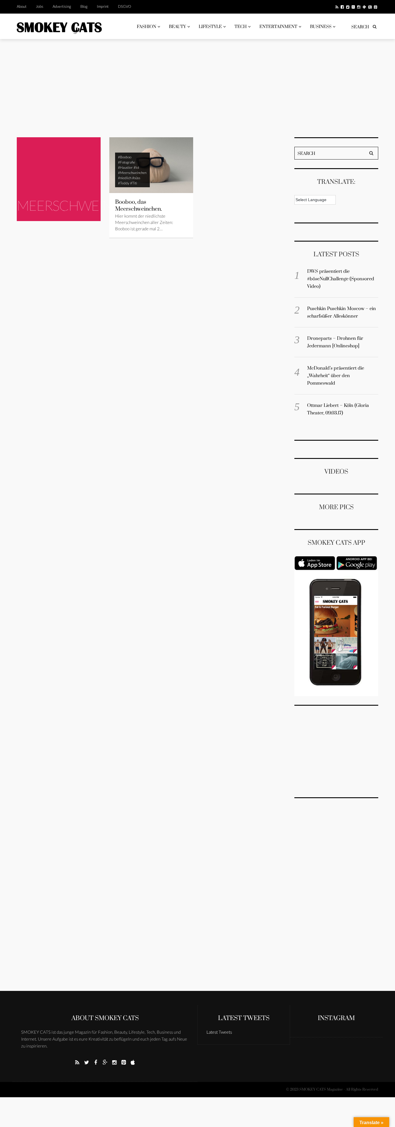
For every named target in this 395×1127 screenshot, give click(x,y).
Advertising (62, 6)
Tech (241, 26)
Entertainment (278, 26)
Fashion (146, 26)
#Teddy (123, 183)
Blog (84, 6)
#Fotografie (126, 162)
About (22, 6)
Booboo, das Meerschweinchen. (138, 206)
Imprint (103, 6)
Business (320, 26)
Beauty (177, 26)
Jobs (39, 6)
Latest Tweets (244, 1018)
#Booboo (124, 157)
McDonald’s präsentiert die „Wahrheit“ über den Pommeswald (335, 375)
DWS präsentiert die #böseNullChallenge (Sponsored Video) (340, 278)
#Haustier (125, 167)
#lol (136, 167)
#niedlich (124, 178)
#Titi (133, 183)
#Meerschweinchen (132, 172)
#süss (136, 178)
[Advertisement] (197, 88)
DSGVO (124, 6)
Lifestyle (210, 26)
